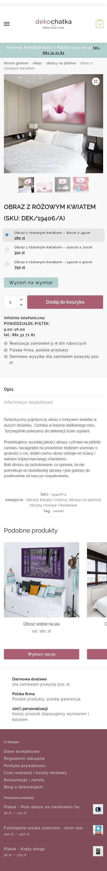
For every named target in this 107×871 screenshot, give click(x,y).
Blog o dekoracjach (23, 787)
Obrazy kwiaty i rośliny (46, 500)
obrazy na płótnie (61, 63)
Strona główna (16, 63)
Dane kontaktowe (22, 751)
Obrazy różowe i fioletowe (53, 505)
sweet (58, 511)
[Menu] (11, 24)
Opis (9, 389)
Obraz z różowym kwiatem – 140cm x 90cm (53, 262)
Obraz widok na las (41, 624)
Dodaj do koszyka (65, 302)
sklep (37, 63)
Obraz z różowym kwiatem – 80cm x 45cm (52, 233)
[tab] (53, 389)
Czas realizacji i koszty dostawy (35, 772)
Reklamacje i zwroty (24, 780)
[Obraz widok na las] (41, 579)
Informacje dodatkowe (28, 402)
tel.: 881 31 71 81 (19, 335)
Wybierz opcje (42, 654)
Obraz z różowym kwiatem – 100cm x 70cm (53, 247)
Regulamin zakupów (24, 758)
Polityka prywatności (25, 765)
